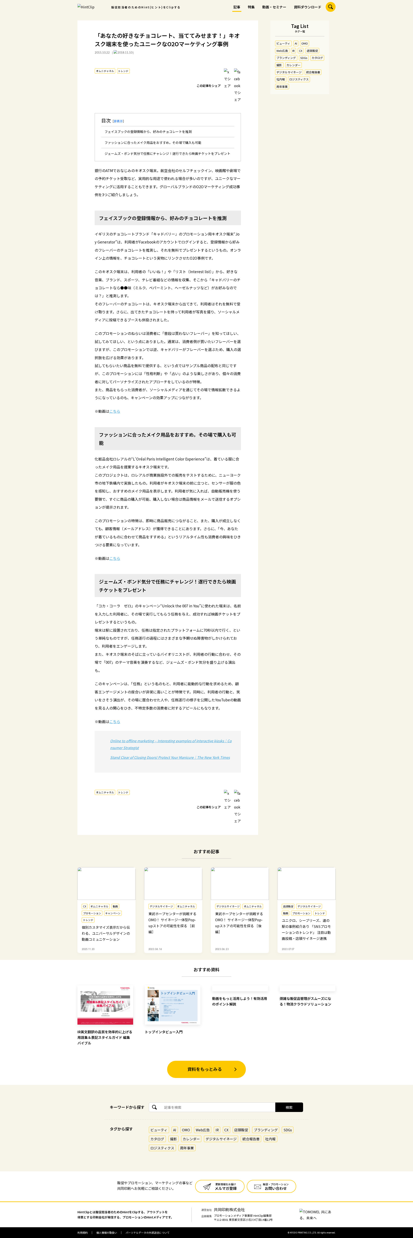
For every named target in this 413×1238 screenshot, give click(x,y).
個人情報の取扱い (106, 1232)
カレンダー (294, 65)
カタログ (317, 58)
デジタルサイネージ (289, 72)
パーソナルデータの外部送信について (148, 1232)
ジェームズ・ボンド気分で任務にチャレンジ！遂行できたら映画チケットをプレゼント (167, 153)
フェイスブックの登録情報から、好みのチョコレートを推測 (148, 131)
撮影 (279, 65)
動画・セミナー (274, 6)
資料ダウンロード (307, 6)
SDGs (303, 58)
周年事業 (282, 86)
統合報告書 (313, 72)
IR (293, 50)
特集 (251, 6)
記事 (236, 6)
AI (296, 43)
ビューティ (283, 43)
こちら (114, 411)
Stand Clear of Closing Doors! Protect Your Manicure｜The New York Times (170, 757)
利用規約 (82, 1232)
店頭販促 (312, 50)
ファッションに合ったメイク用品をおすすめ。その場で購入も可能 (153, 142)
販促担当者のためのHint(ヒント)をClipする (146, 7)
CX (300, 50)
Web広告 (282, 50)
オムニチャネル (105, 71)
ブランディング (286, 58)
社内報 (280, 79)
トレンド (123, 71)
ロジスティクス (299, 79)
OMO (304, 43)
